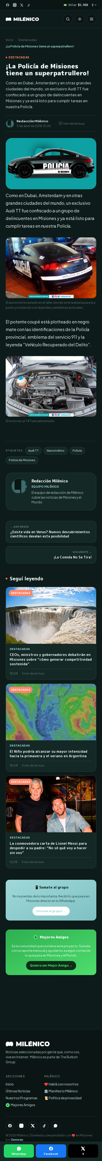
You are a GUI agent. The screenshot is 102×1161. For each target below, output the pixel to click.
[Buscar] (68, 19)
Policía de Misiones (22, 460)
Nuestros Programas (21, 1098)
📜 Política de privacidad (63, 1098)
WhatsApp (19, 1153)
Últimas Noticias (18, 1091)
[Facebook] (7, 5)
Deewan (17, 1139)
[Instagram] (15, 5)
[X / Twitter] (21, 5)
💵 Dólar (76, 5)
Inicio (10, 40)
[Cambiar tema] (79, 19)
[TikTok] (28, 5)
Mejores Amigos (21, 1105)
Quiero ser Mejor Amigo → (51, 965)
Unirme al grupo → (51, 911)
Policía (77, 450)
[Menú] (91, 19)
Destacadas (27, 40)
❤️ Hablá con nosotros (61, 1084)
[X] (32, 1125)
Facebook (51, 1153)
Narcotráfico (56, 450)
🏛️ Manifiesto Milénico (61, 1091)
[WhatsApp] (55, 1125)
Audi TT (33, 450)
